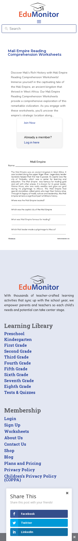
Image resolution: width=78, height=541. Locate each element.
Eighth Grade (17, 386)
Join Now (29, 123)
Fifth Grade (15, 368)
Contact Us (15, 444)
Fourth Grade (17, 363)
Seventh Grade (19, 380)
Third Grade (16, 357)
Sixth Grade (16, 374)
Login (10, 418)
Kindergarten (18, 339)
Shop (9, 450)
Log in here (31, 142)
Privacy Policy (19, 469)
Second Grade (18, 351)
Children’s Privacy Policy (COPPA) (30, 477)
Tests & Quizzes (19, 392)
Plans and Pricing (22, 463)
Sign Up (12, 424)
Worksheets (16, 431)
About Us (13, 437)
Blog (8, 456)
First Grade (15, 345)
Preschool (14, 333)
